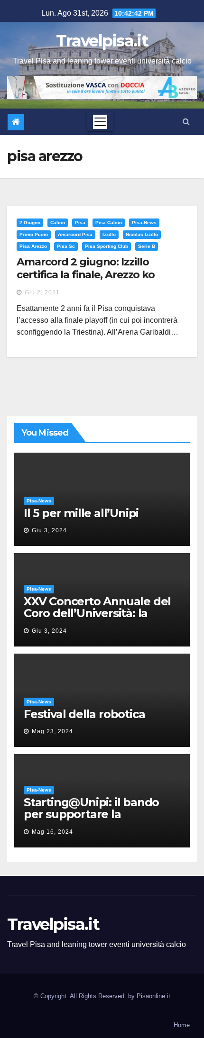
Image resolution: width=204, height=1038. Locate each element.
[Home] (16, 122)
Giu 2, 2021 (42, 292)
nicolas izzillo (142, 234)
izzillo (109, 234)
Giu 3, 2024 (49, 530)
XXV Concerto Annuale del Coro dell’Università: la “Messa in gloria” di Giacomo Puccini (97, 619)
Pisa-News (144, 222)
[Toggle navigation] (100, 121)
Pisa (80, 222)
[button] (186, 121)
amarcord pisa (75, 234)
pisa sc (66, 246)
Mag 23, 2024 (52, 731)
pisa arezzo (33, 246)
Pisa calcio (108, 222)
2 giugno (29, 222)
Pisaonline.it (153, 996)
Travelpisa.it (102, 41)
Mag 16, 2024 (52, 832)
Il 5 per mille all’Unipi (81, 513)
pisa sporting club (106, 246)
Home (182, 1025)
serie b (146, 246)
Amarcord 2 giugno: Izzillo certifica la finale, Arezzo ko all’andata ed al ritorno (86, 274)
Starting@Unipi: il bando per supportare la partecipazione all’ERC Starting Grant (91, 820)
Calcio (57, 222)
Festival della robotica (84, 714)
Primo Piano (33, 234)
